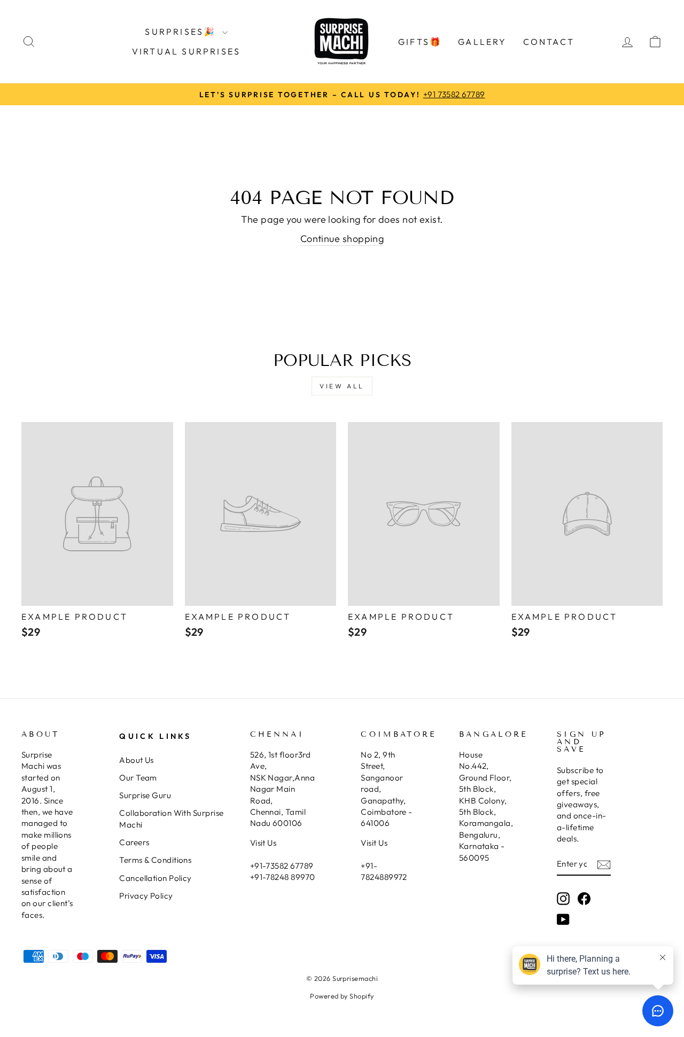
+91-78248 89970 (282, 877)
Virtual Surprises (186, 51)
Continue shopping (342, 238)
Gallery (482, 41)
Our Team (138, 778)
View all (342, 386)
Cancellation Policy (155, 878)
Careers (134, 842)
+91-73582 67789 (282, 866)
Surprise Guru (145, 795)
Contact (548, 41)
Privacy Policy (146, 896)
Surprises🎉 (182, 31)
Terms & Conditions (155, 860)
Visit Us (263, 843)
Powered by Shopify (342, 996)
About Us (136, 760)
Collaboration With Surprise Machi (171, 818)
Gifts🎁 (420, 41)
